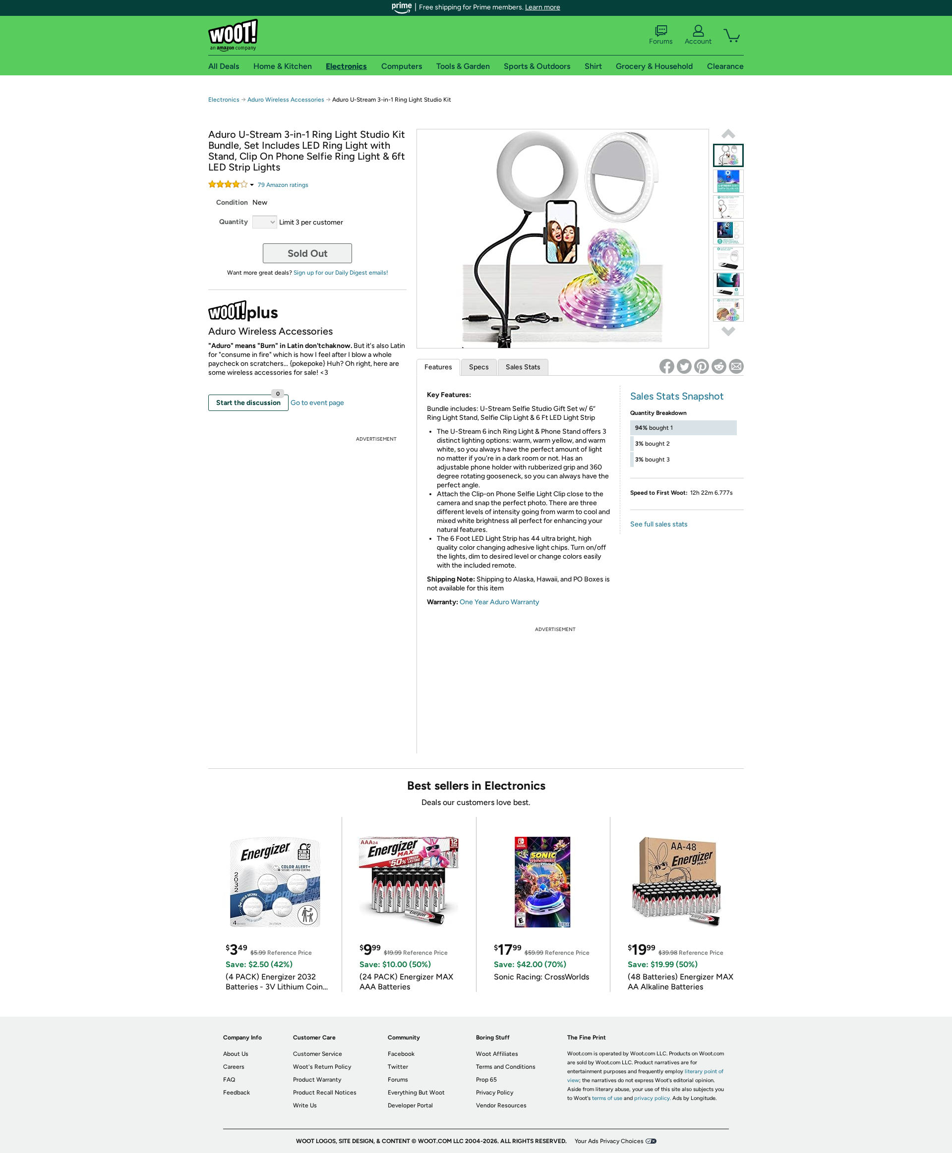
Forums (661, 41)
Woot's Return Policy (322, 1066)
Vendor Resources (501, 1105)
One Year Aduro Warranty (499, 602)
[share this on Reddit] (719, 366)
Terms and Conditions (506, 1066)
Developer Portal (410, 1105)
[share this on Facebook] (666, 366)
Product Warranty (317, 1079)
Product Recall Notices (325, 1092)
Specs (479, 367)
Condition (232, 202)
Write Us (305, 1105)
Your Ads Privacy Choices (609, 1141)
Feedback (236, 1092)
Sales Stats (523, 367)
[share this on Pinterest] (701, 366)
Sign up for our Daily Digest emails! (341, 272)
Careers (233, 1066)
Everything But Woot (416, 1092)
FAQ (229, 1079)
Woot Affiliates (497, 1053)
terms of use (607, 1098)
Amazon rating (283, 184)
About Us (235, 1053)
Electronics (223, 99)
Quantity (233, 222)
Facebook (401, 1053)
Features (438, 367)
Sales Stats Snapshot (677, 396)
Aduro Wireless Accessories (285, 99)
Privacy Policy (494, 1092)
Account (698, 41)
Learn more (542, 7)
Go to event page (317, 403)
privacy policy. (652, 1098)
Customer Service (317, 1053)
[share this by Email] (736, 366)
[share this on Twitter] (684, 366)
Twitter (398, 1066)
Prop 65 (486, 1079)
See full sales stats (659, 524)
